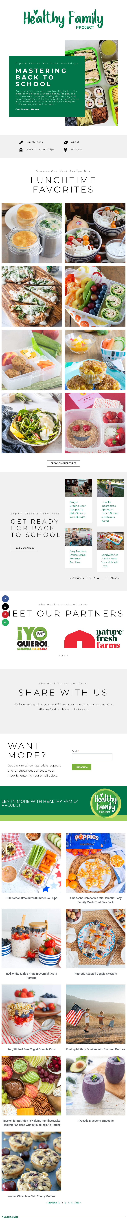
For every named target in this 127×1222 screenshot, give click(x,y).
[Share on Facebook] (5, 598)
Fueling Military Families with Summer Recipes (95, 1049)
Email (75, 751)
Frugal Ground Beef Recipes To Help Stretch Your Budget (77, 509)
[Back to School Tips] (21, 150)
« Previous (77, 578)
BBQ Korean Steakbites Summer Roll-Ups (31, 898)
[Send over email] (5, 622)
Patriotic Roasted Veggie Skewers (95, 973)
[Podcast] (65, 150)
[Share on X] (5, 606)
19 (107, 578)
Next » (115, 578)
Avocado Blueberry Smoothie (96, 1120)
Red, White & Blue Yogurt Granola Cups (31, 1049)
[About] (65, 142)
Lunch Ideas (35, 142)
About (75, 142)
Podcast (76, 149)
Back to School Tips (40, 149)
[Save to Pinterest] (5, 614)
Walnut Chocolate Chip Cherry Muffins (31, 1196)
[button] (59, 655)
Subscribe (82, 767)
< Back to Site (10, 1216)
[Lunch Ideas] (21, 142)
